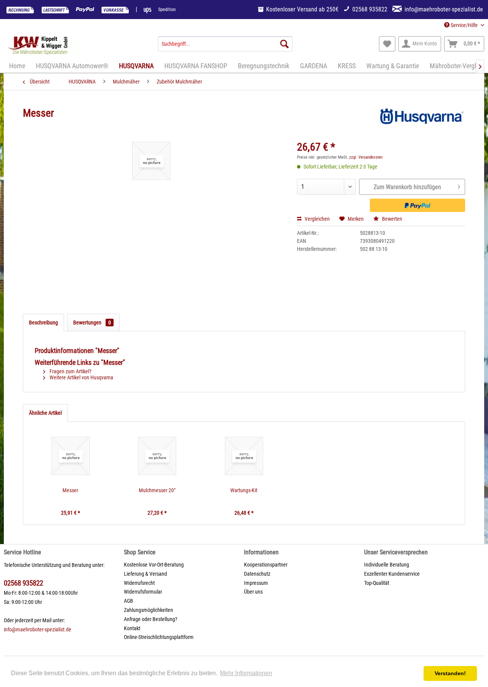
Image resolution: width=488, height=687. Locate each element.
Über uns (253, 592)
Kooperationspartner (265, 565)
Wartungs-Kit (243, 490)
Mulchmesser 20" (157, 490)
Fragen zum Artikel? (70, 371)
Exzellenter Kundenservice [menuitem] (392, 574)
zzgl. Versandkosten (365, 157)
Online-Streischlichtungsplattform (159, 637)
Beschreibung (43, 322)
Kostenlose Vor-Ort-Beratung (154, 565)
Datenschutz (257, 574)
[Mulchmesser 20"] (157, 456)
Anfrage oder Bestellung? (150, 619)
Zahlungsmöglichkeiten (148, 610)
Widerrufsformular (143, 592)
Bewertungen (92, 322)
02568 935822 (23, 583)
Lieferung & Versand (145, 574)
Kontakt (132, 628)
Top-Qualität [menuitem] (376, 583)
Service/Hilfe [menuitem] (464, 25)
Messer (70, 490)
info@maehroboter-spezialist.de (37, 629)
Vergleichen (316, 219)
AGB (128, 601)
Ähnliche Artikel (45, 413)
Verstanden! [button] (450, 673)
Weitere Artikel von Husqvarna (80, 377)
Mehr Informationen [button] (246, 673)
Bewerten (391, 219)
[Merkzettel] (387, 43)
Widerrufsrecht (139, 583)
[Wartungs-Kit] (244, 456)
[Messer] (70, 456)
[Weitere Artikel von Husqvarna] (421, 121)
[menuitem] (225, 43)
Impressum (256, 583)
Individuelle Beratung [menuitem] (386, 565)
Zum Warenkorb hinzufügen (407, 187)
